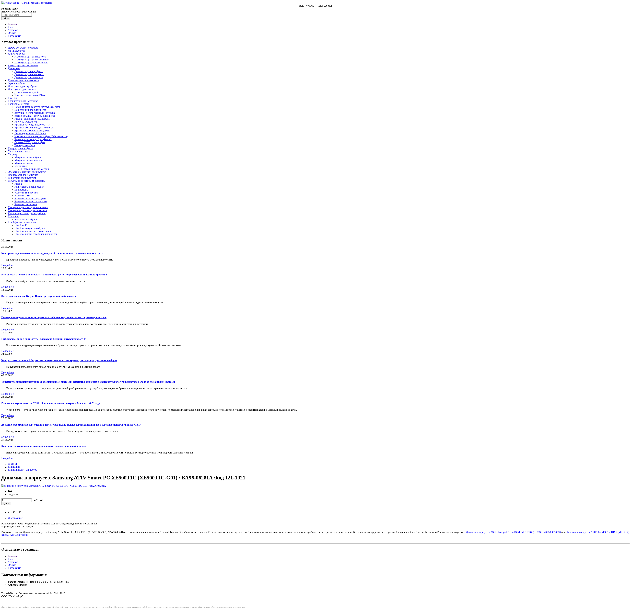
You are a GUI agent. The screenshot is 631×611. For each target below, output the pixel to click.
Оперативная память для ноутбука (27, 171)
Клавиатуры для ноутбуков (23, 101)
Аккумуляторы (16, 53)
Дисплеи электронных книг (23, 80)
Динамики (14, 68)
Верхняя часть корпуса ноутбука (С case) (37, 106)
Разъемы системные (25, 204)
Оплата (12, 33)
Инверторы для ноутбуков (22, 86)
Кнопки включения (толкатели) (32, 118)
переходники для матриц (35, 169)
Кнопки (18, 183)
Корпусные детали (18, 103)
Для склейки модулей (26, 92)
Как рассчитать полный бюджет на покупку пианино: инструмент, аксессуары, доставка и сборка (59, 360)
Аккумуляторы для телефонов (31, 62)
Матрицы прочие (24, 163)
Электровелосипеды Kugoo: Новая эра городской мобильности (38, 296)
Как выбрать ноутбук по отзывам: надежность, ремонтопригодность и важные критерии (54, 274)
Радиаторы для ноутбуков (22, 177)
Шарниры (13, 216)
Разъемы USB (22, 195)
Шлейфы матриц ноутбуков (29, 228)
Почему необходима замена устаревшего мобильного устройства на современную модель (53, 317)
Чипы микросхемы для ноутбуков (27, 213)
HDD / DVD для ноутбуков (23, 47)
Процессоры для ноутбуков (23, 174)
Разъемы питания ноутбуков (30, 198)
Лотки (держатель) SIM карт (30, 133)
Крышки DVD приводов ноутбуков (34, 127)
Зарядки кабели (16, 83)
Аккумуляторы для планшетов (31, 59)
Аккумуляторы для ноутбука (30, 56)
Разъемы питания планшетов (30, 201)
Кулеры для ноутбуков (20, 148)
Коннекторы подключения (29, 186)
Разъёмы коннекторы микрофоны (27, 180)
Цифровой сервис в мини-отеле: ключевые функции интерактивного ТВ (44, 339)
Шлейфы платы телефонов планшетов (36, 234)
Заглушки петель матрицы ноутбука (34, 112)
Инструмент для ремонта (22, 89)
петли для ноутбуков (25, 219)
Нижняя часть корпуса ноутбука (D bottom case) (41, 136)
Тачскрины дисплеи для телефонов (27, 210)
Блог (10, 27)
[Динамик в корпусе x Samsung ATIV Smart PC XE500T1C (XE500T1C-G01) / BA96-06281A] (53, 485)
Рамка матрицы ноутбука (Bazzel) (33, 139)
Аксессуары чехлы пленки (23, 65)
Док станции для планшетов (30, 109)
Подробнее (7, 265)
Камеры (12, 98)
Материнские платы (19, 151)
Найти (6, 18)
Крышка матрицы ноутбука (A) (31, 124)
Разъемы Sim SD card (26, 192)
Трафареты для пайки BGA (29, 95)
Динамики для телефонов (28, 77)
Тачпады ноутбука (24, 145)
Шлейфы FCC (22, 225)
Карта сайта (14, 35)
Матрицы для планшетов (28, 160)
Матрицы (13, 154)
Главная (12, 24)
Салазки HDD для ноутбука (29, 142)
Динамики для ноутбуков (28, 71)
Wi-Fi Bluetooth (16, 50)
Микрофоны (21, 189)
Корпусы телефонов (25, 121)
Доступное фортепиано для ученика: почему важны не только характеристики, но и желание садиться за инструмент (70, 424)
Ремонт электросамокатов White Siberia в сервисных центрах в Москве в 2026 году (50, 403)
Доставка (13, 30)
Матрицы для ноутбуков (28, 157)
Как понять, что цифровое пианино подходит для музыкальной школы (43, 446)
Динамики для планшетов (29, 74)
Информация (15, 518)
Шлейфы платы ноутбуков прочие (33, 231)
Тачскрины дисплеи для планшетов (28, 207)
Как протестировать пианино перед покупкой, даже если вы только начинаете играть (52, 253)
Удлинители (21, 166)
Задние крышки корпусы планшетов (34, 115)
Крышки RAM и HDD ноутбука (32, 130)
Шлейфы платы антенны (22, 222)
